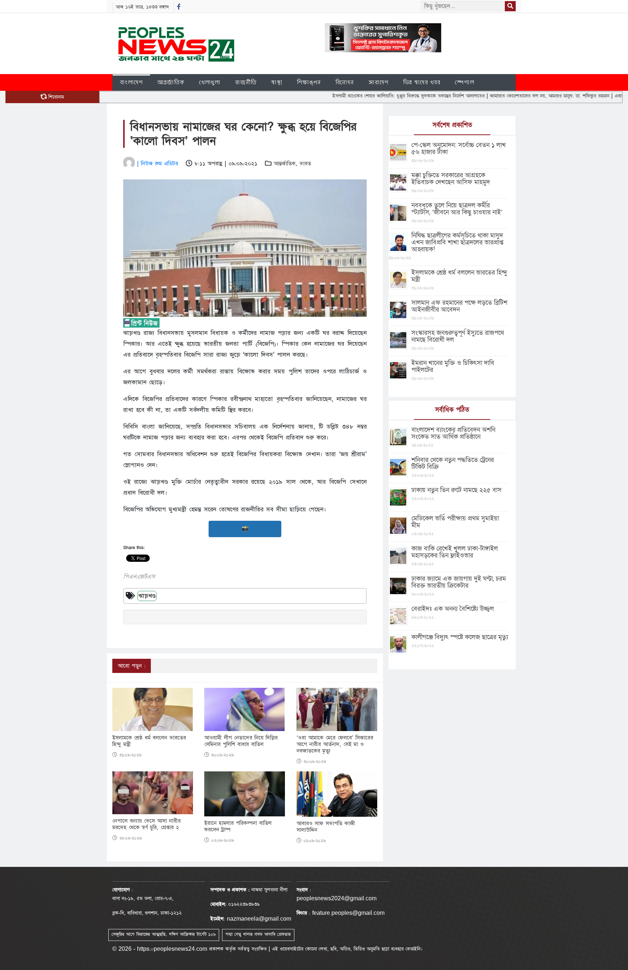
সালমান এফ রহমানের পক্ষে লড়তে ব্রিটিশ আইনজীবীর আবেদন (459, 306)
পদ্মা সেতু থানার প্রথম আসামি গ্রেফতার (258, 934)
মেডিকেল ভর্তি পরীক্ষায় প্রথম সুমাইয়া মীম (455, 521)
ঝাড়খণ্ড (147, 596)
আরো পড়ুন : (131, 666)
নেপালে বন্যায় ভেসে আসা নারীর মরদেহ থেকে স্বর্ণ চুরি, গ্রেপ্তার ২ (146, 824)
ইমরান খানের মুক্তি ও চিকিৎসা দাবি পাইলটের (452, 366)
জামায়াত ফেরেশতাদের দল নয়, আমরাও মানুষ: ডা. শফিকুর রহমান (521, 96)
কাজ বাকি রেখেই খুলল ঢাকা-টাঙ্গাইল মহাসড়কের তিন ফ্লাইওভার (454, 552)
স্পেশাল (464, 82)
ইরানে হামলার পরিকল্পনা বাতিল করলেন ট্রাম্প (237, 826)
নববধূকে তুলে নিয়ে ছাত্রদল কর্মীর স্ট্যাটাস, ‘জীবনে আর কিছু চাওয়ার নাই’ (456, 208)
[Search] (510, 6)
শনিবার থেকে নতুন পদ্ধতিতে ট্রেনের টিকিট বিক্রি (452, 463)
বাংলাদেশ (131, 82)
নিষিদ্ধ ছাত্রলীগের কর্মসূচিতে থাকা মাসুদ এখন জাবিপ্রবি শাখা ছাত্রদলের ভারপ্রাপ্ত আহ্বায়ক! (457, 242)
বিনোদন (344, 82)
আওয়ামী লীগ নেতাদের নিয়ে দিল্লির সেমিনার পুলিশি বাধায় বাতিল (241, 741)
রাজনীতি (246, 82)
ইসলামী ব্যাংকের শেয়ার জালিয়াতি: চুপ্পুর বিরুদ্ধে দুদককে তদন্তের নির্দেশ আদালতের (380, 96)
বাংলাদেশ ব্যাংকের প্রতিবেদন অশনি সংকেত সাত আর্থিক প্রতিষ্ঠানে (453, 433)
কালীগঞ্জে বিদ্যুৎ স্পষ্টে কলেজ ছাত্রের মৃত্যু (459, 637)
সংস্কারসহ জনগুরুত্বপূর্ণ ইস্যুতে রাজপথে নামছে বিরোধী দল (457, 336)
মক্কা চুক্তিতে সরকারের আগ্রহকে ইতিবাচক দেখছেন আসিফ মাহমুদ (450, 178)
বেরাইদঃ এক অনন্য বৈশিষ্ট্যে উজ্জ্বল (452, 609)
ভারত (305, 163)
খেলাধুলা (210, 82)
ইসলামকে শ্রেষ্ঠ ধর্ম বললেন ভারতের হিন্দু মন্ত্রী (149, 741)
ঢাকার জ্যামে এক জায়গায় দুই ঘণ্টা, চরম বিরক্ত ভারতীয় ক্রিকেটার (458, 582)
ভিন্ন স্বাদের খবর (421, 82)
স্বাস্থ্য (276, 82)
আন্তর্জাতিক (171, 82)
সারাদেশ (379, 82)
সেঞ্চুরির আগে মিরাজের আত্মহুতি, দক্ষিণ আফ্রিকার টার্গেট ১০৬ (164, 934)
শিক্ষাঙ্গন (309, 82)
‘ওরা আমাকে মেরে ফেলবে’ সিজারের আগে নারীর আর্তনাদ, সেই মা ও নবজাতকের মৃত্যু (335, 744)
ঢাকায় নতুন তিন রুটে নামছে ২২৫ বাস (456, 490)
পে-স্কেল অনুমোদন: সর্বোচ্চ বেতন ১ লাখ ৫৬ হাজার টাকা (458, 148)
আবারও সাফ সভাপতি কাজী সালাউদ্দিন (326, 826)
